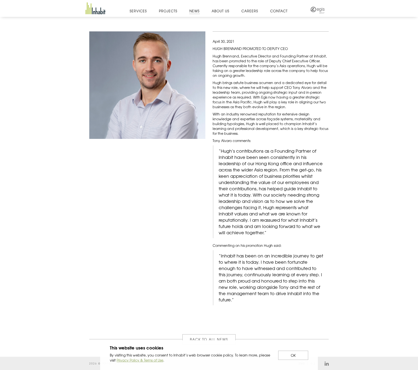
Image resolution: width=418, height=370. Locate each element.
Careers (249, 10)
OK (293, 355)
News (194, 10)
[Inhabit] (95, 8)
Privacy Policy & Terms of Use (140, 360)
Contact (279, 10)
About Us (220, 10)
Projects (168, 10)
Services (138, 10)
